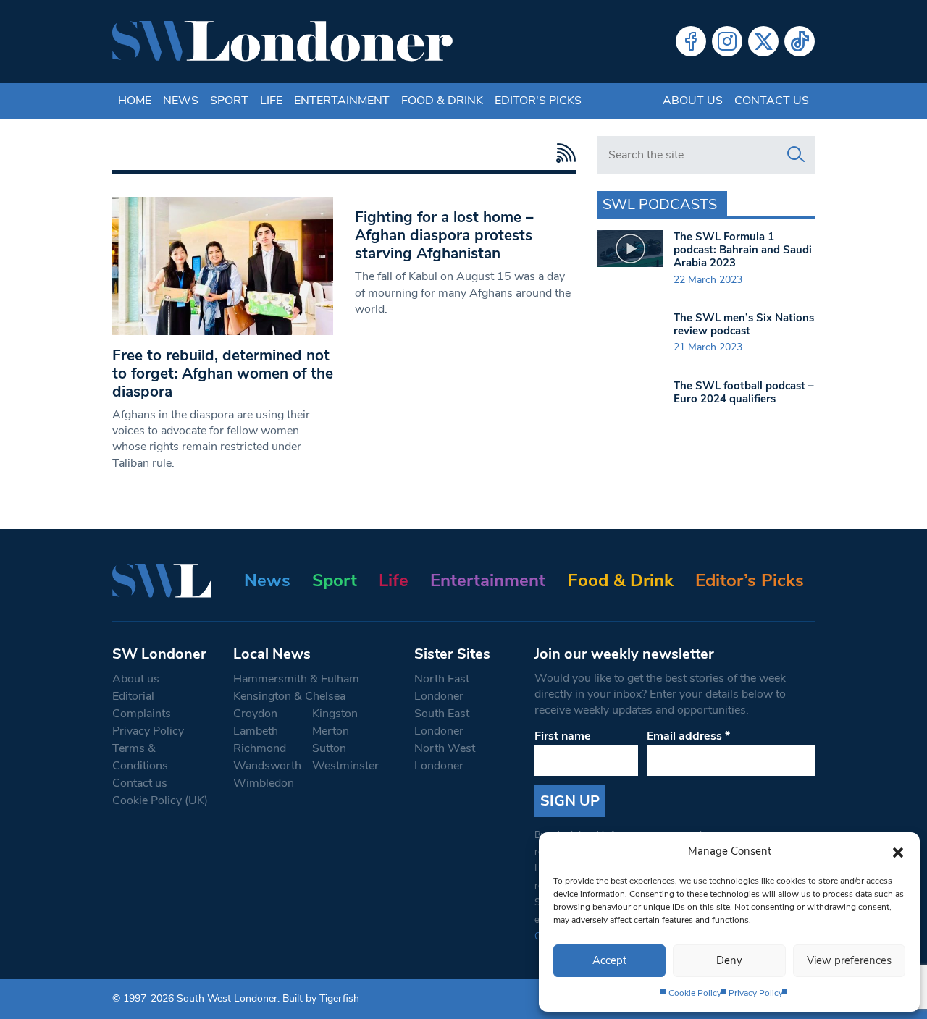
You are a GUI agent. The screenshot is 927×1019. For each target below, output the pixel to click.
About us (693, 101)
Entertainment (342, 101)
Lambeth (255, 731)
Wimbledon (263, 783)
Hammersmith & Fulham (296, 679)
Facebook (691, 41)
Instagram (727, 41)
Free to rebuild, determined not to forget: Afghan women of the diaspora (222, 373)
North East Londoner (441, 687)
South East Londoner (441, 722)
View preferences (849, 960)
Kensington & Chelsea (289, 696)
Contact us (771, 101)
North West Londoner (444, 757)
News (180, 101)
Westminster (345, 766)
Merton (330, 731)
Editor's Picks (538, 101)
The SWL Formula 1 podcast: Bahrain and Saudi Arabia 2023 (743, 249)
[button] (898, 851)
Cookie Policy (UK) (160, 800)
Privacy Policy (756, 993)
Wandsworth (267, 766)
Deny (729, 960)
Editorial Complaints (141, 705)
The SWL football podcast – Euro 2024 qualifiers (744, 392)
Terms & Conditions (140, 757)
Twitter (763, 41)
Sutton (329, 748)
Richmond (259, 748)
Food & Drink (442, 101)
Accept (609, 960)
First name (562, 736)
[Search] (796, 155)
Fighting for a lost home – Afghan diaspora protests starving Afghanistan (444, 235)
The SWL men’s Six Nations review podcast (744, 324)
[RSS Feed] (562, 153)
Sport (229, 101)
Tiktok (799, 41)
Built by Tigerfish (320, 998)
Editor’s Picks (749, 580)
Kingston (335, 714)
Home (134, 101)
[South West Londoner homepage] (282, 41)
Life (271, 101)
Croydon (255, 714)
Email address (688, 736)
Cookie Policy (694, 993)
